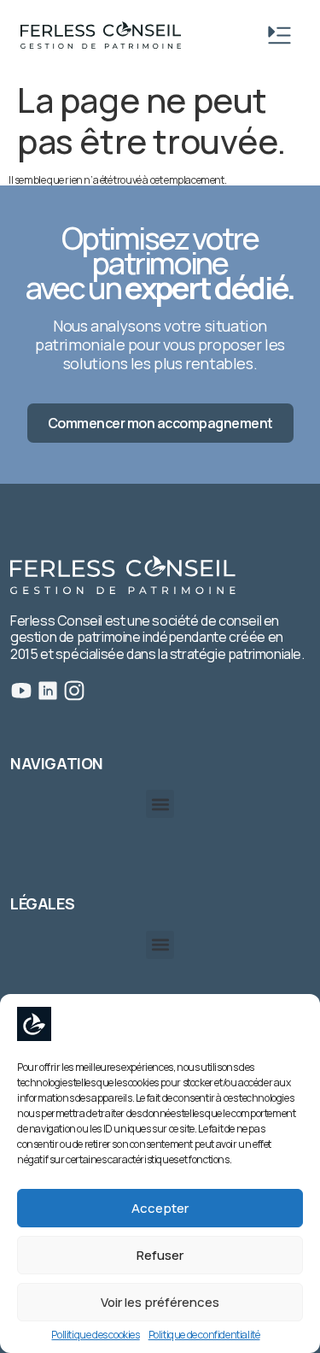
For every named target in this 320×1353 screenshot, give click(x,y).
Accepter (160, 1208)
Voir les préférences (160, 1302)
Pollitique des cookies (95, 1334)
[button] (160, 804)
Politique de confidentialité (204, 1334)
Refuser (160, 1255)
